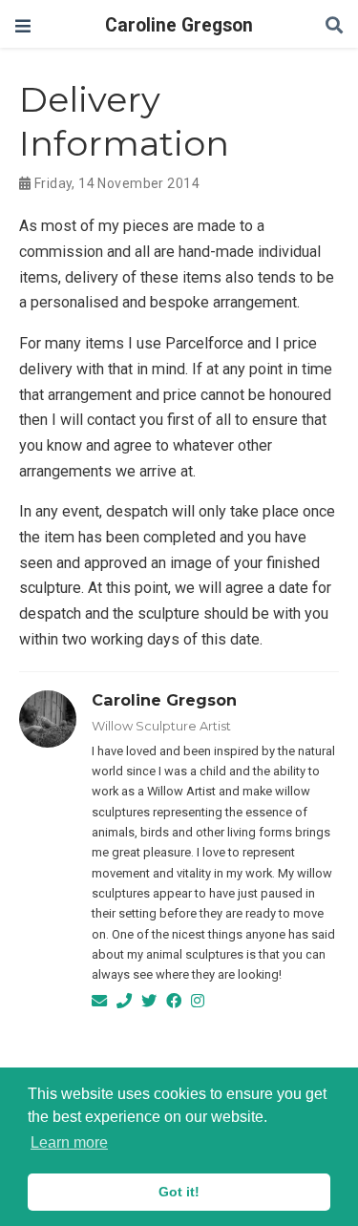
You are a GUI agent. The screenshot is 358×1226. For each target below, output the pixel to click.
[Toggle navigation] (23, 26)
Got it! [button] (179, 1191)
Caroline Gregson (179, 25)
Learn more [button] (69, 1142)
